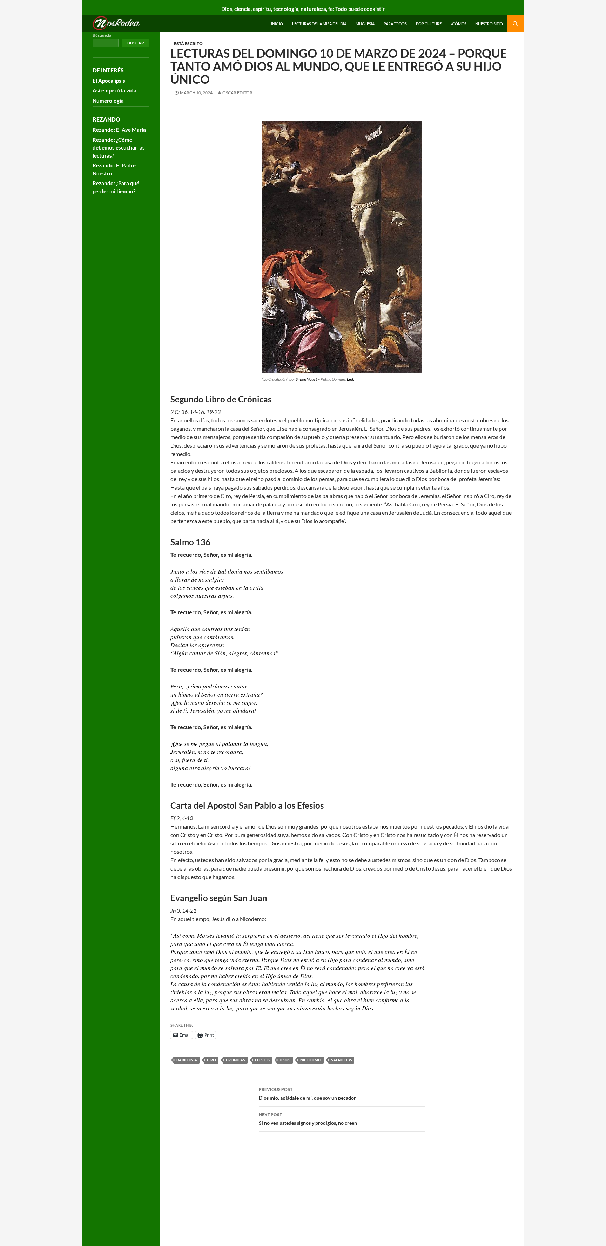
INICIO (277, 23)
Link (350, 379)
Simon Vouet (306, 379)
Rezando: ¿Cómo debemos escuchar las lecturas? (119, 148)
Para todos (395, 23)
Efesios (262, 1060)
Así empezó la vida (114, 90)
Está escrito (188, 43)
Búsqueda (102, 35)
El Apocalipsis (109, 80)
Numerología (108, 100)
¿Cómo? (458, 23)
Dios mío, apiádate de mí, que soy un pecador (307, 1094)
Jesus (285, 1060)
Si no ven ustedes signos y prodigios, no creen (308, 1119)
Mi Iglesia (365, 23)
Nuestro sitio (489, 23)
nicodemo (310, 1060)
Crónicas (235, 1060)
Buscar (135, 43)
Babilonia (186, 1060)
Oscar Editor (237, 92)
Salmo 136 (341, 1060)
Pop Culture (429, 23)
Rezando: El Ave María (119, 129)
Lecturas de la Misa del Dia (319, 23)
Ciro (211, 1060)
